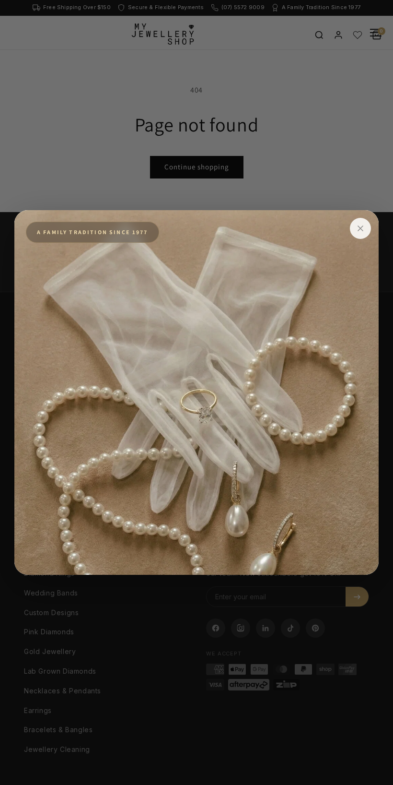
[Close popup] (360, 228)
